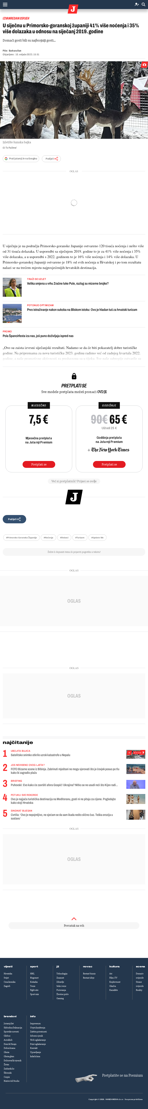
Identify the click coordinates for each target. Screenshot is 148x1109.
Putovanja (61, 990)
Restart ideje (88, 977)
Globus (7, 1035)
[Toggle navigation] (5, 4)
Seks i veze (61, 986)
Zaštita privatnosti (38, 1031)
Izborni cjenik (36, 1035)
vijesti (8, 966)
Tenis (32, 986)
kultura (114, 966)
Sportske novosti (11, 1031)
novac (87, 966)
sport (34, 966)
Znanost (60, 977)
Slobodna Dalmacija (13, 1027)
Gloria (6, 1052)
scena (140, 966)
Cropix (7, 1077)
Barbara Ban (15, 50)
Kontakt (34, 1048)
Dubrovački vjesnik (12, 1060)
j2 (57, 966)
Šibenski (8, 1072)
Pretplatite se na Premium (122, 1075)
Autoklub (8, 1040)
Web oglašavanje (38, 1040)
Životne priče (62, 994)
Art (110, 973)
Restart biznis (89, 973)
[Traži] (143, 4)
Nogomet (34, 977)
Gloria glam (9, 1056)
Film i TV (113, 977)
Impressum (35, 1023)
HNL (32, 973)
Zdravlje (60, 982)
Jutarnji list (9, 1023)
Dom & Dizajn (10, 1044)
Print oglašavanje (38, 1044)
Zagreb (7, 986)
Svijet (6, 977)
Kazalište (113, 990)
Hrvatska (8, 973)
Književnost (114, 982)
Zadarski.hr (9, 1068)
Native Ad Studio (11, 1081)
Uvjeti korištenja (37, 1027)
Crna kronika (9, 982)
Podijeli (50, 158)
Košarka (34, 982)
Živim (6, 1064)
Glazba (112, 986)
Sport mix (34, 994)
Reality (139, 990)
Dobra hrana (9, 1048)
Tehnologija (61, 973)
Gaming (60, 998)
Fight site (34, 990)
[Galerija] (74, 100)
